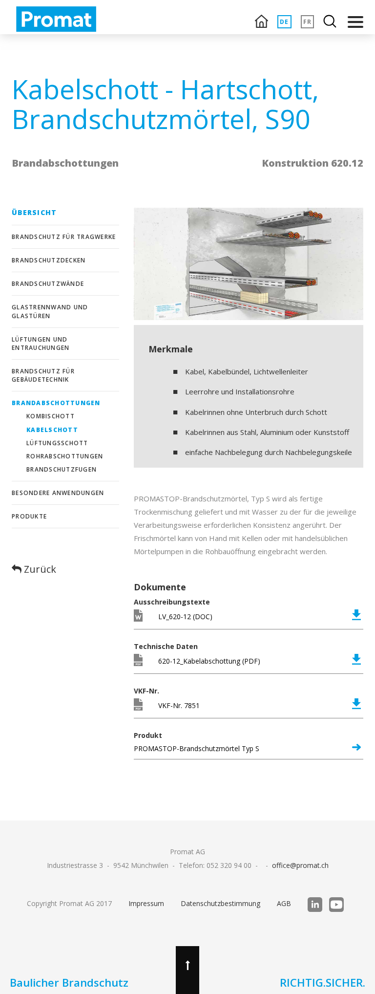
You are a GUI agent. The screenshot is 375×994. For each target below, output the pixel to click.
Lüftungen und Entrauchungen (40, 343)
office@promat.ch (300, 865)
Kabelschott (52, 430)
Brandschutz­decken (48, 260)
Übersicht (34, 212)
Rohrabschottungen (64, 456)
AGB (284, 903)
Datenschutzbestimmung (220, 903)
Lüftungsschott (57, 443)
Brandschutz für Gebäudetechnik (43, 375)
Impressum (146, 903)
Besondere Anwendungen (58, 493)
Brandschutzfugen (61, 469)
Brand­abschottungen (56, 403)
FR (307, 22)
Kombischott (50, 416)
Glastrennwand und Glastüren (50, 311)
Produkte (29, 516)
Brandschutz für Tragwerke (64, 237)
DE (284, 22)
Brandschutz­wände (48, 284)
